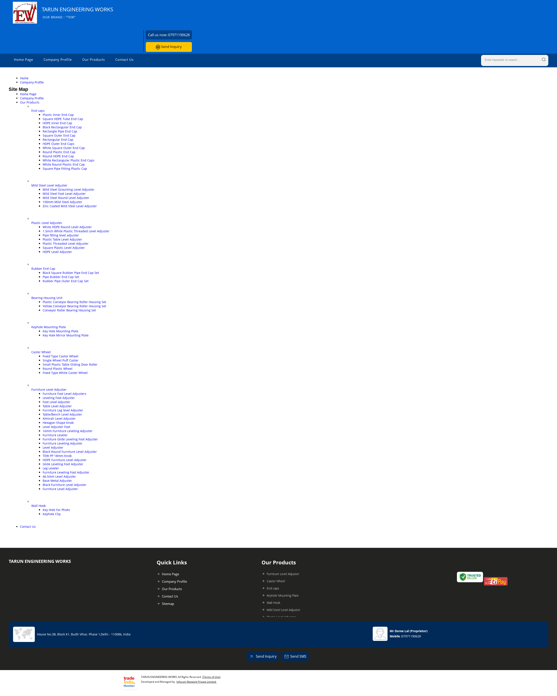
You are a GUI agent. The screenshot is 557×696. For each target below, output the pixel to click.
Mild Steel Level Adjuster (49, 185)
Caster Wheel (41, 352)
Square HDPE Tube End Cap (63, 119)
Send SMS (298, 656)
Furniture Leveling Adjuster (62, 443)
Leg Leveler (51, 468)
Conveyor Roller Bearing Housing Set (69, 310)
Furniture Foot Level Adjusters (64, 394)
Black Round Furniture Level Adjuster (70, 452)
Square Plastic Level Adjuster (64, 248)
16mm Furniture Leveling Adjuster (67, 431)
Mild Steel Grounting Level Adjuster (68, 189)
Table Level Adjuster (57, 406)
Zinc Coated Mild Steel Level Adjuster (70, 206)
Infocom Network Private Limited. (196, 682)
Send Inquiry (171, 46)
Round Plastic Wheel (57, 369)
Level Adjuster (53, 447)
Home (24, 78)
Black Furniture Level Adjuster (64, 485)
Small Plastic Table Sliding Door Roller (70, 364)
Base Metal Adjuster (57, 481)
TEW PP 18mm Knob (57, 456)
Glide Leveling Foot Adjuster (63, 464)
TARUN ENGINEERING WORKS (77, 12)
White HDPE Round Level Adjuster (67, 227)
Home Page (23, 59)
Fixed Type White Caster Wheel (65, 373)
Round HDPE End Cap (58, 156)
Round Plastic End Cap (59, 152)
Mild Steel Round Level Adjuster (66, 198)
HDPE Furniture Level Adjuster (65, 460)
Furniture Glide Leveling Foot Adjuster (70, 439)
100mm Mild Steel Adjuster (62, 202)
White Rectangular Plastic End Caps (68, 160)
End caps (38, 111)
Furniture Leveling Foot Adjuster (66, 472)
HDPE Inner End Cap (57, 123)
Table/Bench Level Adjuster (62, 414)
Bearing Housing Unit (46, 298)
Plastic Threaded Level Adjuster (66, 243)
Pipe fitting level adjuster (61, 235)
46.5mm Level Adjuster (59, 476)
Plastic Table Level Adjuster (62, 239)
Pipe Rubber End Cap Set (61, 277)
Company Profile (58, 59)
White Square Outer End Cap (64, 148)
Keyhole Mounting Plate (48, 327)
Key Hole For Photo (56, 510)
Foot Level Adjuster (56, 402)
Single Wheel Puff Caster (61, 360)
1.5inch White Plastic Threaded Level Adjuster (76, 231)
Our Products (93, 59)
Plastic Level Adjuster (46, 223)
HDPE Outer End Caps (58, 144)
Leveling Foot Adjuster (59, 398)
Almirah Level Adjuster (59, 418)
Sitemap (168, 603)
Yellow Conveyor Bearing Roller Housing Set (74, 306)
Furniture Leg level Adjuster (63, 410)
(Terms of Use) (211, 677)
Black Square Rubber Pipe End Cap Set (71, 273)
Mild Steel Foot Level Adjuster (64, 194)
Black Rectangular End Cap (62, 127)
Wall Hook (38, 506)
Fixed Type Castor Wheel (60, 356)
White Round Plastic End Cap (64, 164)
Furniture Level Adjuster (49, 389)
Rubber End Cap (43, 269)
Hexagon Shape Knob (58, 423)
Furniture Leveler (55, 435)
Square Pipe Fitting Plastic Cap (65, 168)
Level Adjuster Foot (56, 427)
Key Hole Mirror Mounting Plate (66, 335)
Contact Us (124, 59)
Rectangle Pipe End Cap (60, 131)
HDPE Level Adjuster (57, 252)
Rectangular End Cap (58, 140)
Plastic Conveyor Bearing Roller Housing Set (74, 302)
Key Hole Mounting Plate (60, 331)
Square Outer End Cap (59, 135)
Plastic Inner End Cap (58, 115)
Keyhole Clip (52, 514)
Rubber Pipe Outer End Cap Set (66, 281)
